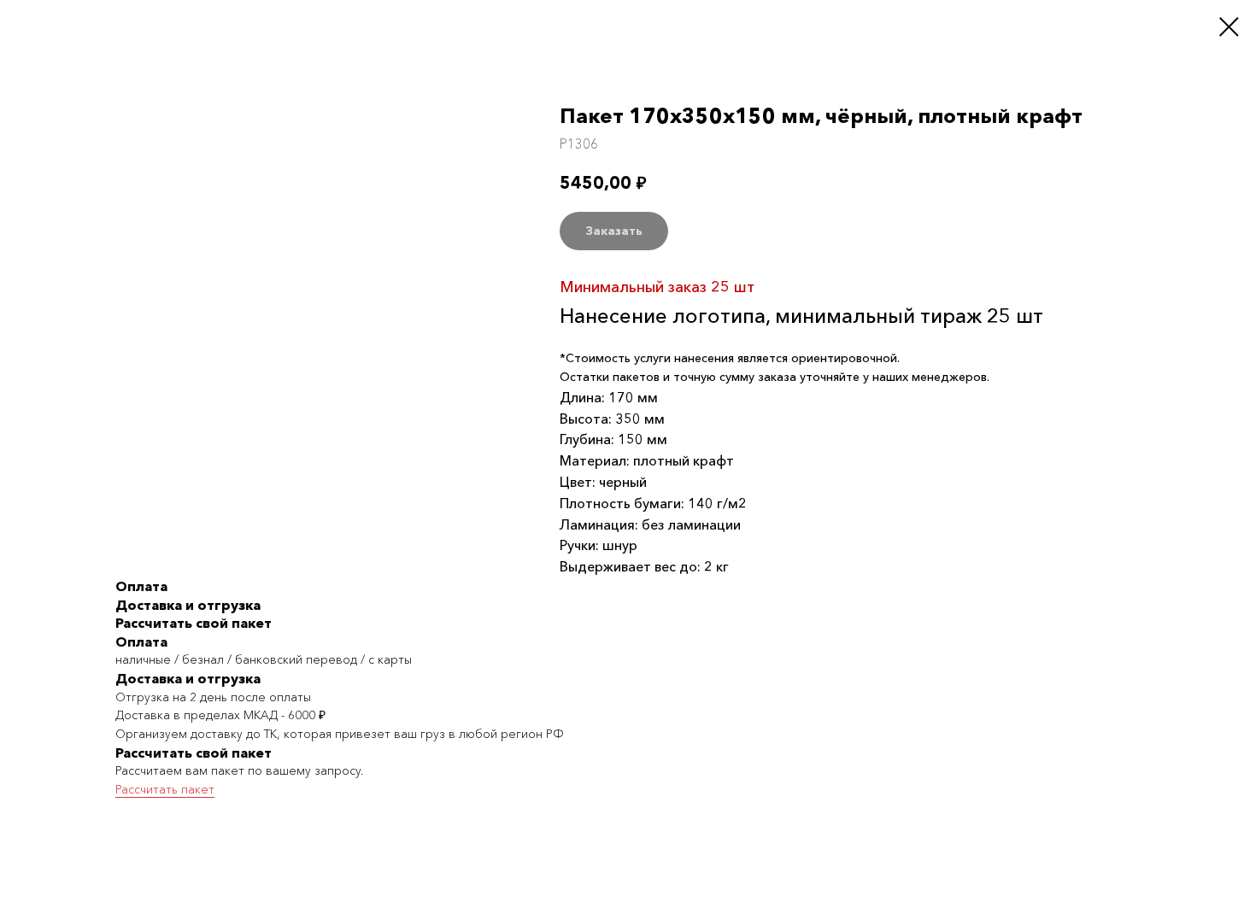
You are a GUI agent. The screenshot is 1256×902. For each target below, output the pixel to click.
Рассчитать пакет (164, 789)
